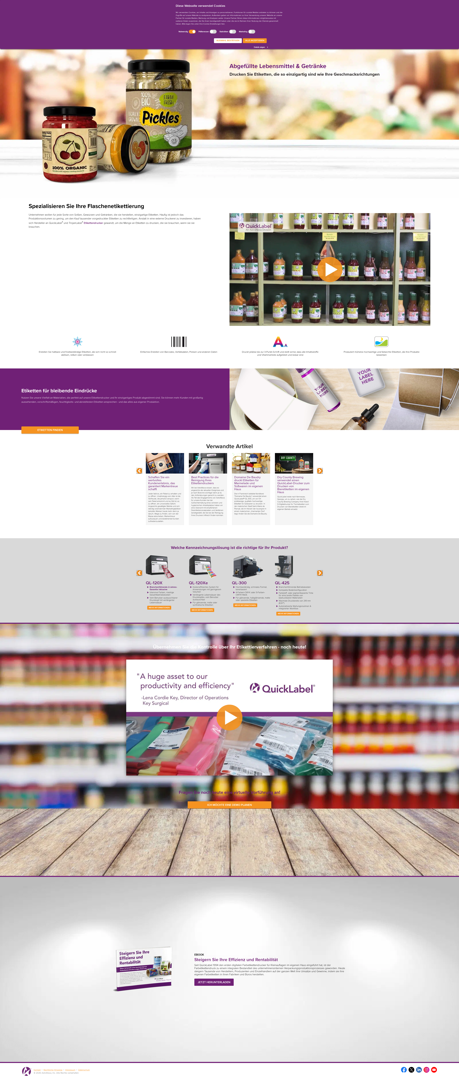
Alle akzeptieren (254, 40)
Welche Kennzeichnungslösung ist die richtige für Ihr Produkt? (229, 548)
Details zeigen (259, 47)
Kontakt (37, 1070)
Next (320, 471)
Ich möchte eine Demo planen (229, 805)
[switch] (213, 32)
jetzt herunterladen (214, 982)
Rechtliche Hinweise (53, 1070)
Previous (139, 471)
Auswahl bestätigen (227, 40)
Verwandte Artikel (229, 446)
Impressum (70, 1070)
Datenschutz (84, 1070)
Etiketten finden (50, 430)
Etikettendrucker (93, 223)
